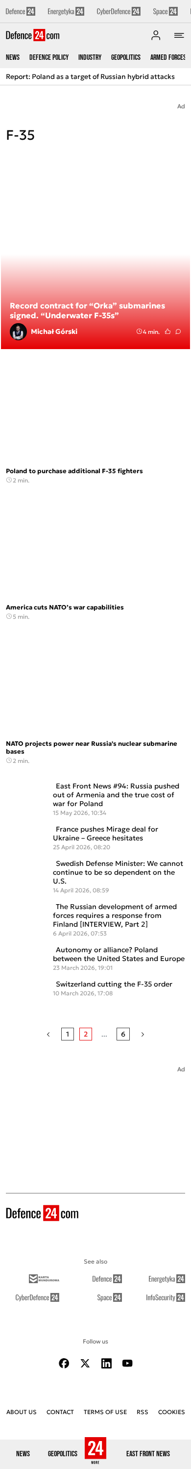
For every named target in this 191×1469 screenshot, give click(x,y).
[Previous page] (48, 1034)
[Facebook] (64, 1363)
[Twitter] (85, 1363)
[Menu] (179, 35)
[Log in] (156, 35)
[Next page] (142, 1034)
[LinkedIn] (106, 1363)
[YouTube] (127, 1363)
